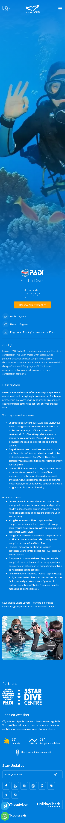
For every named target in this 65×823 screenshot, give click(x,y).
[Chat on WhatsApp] (5, 816)
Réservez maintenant (31, 305)
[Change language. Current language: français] (6, 8)
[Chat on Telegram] (5, 806)
